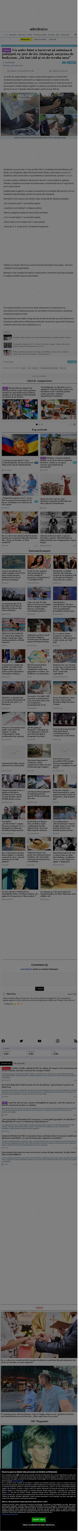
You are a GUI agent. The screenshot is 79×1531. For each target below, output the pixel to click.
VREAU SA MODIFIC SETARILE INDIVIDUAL (39, 1525)
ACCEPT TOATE (39, 1520)
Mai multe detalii (18, 1481)
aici (8, 1492)
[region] (38, 1499)
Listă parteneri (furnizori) (10, 1514)
